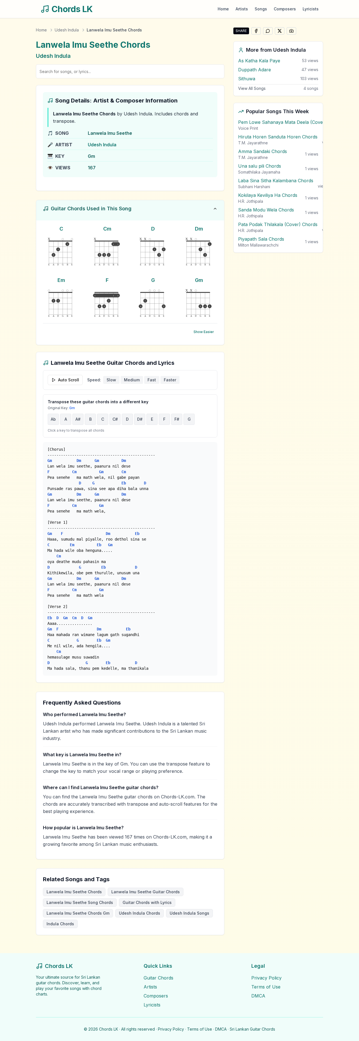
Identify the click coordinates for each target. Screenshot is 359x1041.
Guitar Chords (158, 978)
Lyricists (311, 8)
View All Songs (252, 88)
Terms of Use (265, 987)
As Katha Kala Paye (259, 60)
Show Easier (204, 332)
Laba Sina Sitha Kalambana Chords (275, 180)
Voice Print (248, 128)
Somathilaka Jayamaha (259, 172)
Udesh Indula (67, 30)
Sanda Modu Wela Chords (266, 210)
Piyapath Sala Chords (261, 239)
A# (77, 419)
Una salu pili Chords (259, 166)
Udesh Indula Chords (139, 913)
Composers (285, 8)
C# (115, 419)
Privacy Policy (266, 978)
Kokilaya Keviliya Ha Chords (267, 195)
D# (139, 419)
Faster (170, 379)
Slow (111, 379)
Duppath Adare (254, 69)
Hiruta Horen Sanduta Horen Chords (277, 137)
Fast (152, 379)
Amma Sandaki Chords (262, 151)
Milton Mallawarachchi (258, 245)
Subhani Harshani (254, 186)
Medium (132, 379)
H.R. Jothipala (250, 201)
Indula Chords (60, 923)
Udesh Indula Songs (189, 913)
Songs (261, 8)
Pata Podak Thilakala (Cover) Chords (277, 224)
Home (223, 8)
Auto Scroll (68, 379)
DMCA (258, 996)
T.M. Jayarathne (253, 142)
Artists (242, 8)
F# (176, 419)
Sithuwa (246, 78)
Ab (53, 419)
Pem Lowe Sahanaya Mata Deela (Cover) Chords (290, 122)
